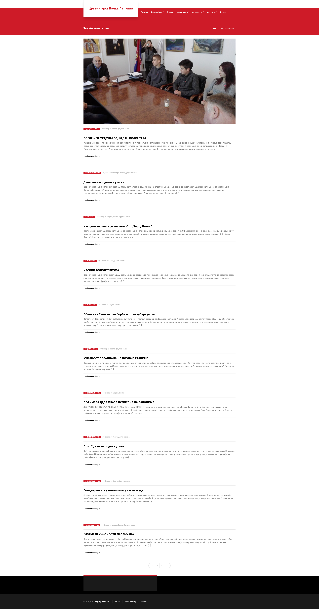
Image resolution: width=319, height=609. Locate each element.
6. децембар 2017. (92, 129)
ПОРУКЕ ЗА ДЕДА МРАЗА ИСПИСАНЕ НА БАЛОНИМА (118, 402)
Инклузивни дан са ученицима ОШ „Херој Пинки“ (117, 226)
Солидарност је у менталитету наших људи (113, 490)
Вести (114, 129)
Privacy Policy (130, 602)
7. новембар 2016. (92, 525)
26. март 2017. (90, 305)
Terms (117, 602)
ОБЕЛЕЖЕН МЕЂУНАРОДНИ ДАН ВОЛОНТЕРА (114, 138)
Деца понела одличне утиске (103, 182)
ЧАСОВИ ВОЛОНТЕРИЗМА (101, 270)
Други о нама (123, 129)
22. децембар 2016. (92, 393)
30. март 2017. (90, 261)
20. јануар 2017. (91, 349)
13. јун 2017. (89, 217)
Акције (116, 173)
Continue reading (90, 156)
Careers (144, 602)
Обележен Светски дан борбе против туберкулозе (119, 314)
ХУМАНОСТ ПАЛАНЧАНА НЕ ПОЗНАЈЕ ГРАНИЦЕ (115, 358)
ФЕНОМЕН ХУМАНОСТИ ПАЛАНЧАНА (108, 534)
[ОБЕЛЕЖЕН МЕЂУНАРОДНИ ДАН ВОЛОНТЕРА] (159, 81)
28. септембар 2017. (92, 173)
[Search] (234, 4)
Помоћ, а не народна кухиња (103, 446)
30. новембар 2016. (92, 437)
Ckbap (106, 129)
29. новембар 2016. (92, 481)
